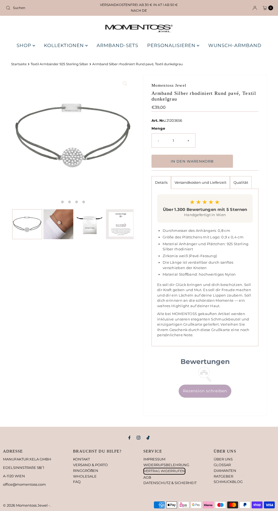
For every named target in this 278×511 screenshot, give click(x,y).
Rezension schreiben (205, 390)
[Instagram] (138, 438)
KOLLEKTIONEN (64, 45)
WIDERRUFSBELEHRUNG (166, 465)
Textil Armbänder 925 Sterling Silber (59, 64)
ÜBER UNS (223, 459)
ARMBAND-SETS (117, 45)
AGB (147, 477)
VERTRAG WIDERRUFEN (164, 471)
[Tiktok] (148, 438)
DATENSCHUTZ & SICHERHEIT (170, 483)
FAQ (77, 481)
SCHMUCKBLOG (228, 481)
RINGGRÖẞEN (85, 470)
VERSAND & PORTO (90, 465)
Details (161, 182)
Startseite (19, 64)
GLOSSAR (222, 465)
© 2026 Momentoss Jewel (26, 505)
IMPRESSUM (154, 459)
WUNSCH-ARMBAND (234, 45)
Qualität (240, 182)
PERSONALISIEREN (172, 45)
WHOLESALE (85, 476)
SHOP (25, 45)
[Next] (125, 225)
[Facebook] (129, 438)
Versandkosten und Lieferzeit (200, 182)
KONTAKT (81, 459)
